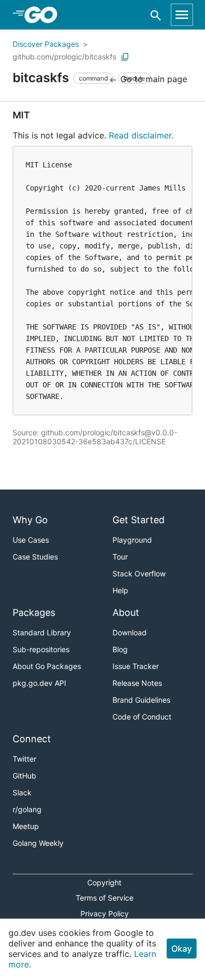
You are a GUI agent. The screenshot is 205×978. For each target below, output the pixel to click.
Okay (181, 948)
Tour (120, 556)
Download (129, 632)
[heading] (44, 14)
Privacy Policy (104, 913)
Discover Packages (46, 43)
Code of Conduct (141, 716)
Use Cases (31, 539)
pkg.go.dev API (39, 682)
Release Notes (137, 682)
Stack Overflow (139, 573)
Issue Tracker (135, 666)
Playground (132, 539)
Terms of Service (105, 897)
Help (120, 590)
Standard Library (42, 632)
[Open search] (156, 15)
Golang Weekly (38, 843)
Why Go (30, 519)
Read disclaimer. (141, 135)
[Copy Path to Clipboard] (125, 57)
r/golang (27, 809)
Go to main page (152, 79)
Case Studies (35, 556)
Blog (120, 649)
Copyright (104, 882)
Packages (34, 612)
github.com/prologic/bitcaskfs (64, 56)
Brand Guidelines (141, 699)
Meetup (26, 826)
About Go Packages (47, 666)
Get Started (138, 519)
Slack (22, 792)
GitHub (24, 775)
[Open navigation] (181, 14)
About (125, 612)
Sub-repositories (41, 649)
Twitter (24, 758)
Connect (32, 738)
